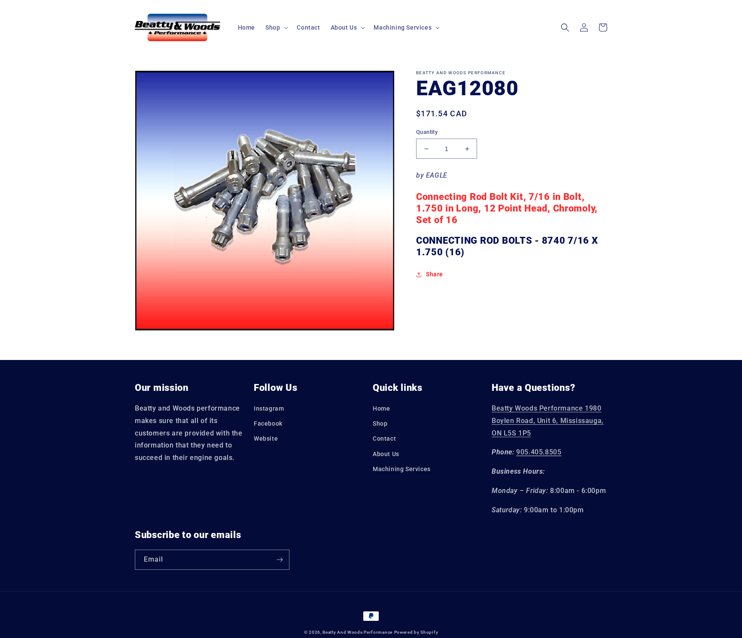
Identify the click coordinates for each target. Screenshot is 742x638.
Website (266, 438)
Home (381, 408)
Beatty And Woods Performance (357, 632)
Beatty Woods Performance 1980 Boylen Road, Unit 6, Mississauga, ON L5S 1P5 (548, 420)
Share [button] (434, 274)
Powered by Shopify (416, 632)
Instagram (269, 408)
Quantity (427, 132)
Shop (380, 423)
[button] (276, 27)
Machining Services (402, 469)
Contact (384, 438)
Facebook (268, 423)
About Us (386, 454)
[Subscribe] (279, 560)
